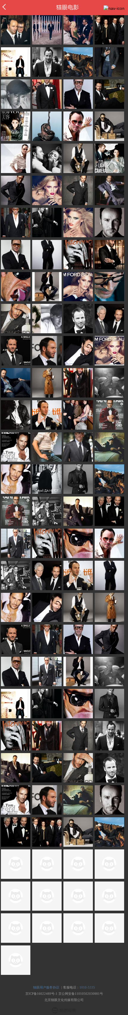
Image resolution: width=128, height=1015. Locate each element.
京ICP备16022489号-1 (41, 993)
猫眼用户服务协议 (46, 987)
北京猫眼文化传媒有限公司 (64, 1000)
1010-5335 (87, 987)
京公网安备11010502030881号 (80, 993)
